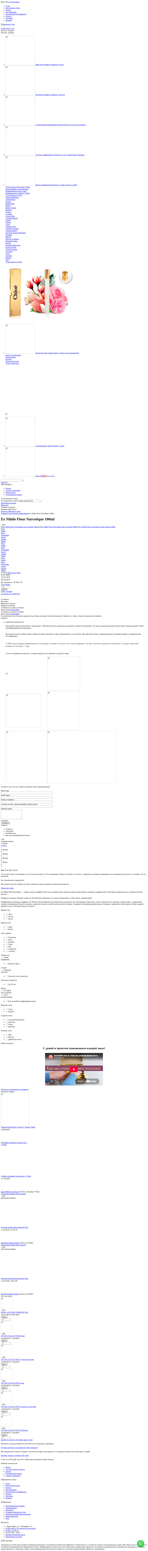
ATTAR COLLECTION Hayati (13, 1336)
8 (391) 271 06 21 (12, 1530)
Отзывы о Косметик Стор (16, 1512)
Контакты (9, 1510)
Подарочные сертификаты (16, 14)
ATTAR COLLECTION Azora (12, 1383)
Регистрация (11, 503)
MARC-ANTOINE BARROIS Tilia (14, 1312)
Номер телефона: (7, 800)
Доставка (9, 18)
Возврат (9, 20)
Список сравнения (13, 490)
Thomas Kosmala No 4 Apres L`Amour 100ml (18, 1127)
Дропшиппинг (11, 1508)
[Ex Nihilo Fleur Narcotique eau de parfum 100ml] (20, 527)
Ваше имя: (5, 791)
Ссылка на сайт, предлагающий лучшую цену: (19, 804)
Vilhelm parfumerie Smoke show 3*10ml (16, 1176)
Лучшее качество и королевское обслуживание (19, 1448)
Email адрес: (5, 795)
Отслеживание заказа (9, 501)
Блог (7, 1518)
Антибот (4, 821)
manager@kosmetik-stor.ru (15, 1535)
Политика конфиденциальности (18, 1514)
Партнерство (11, 493)
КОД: (3, 575)
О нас (8, 6)
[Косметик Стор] (8, 24)
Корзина (4, 511)
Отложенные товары (14, 495)
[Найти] (23, 480)
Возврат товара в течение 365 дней (15, 1455)
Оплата (8, 16)
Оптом (8, 10)
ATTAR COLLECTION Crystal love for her (17, 1359)
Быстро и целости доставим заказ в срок (17, 1440)
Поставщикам (11, 12)
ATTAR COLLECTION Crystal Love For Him (18, 1407)
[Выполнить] (41, 501)
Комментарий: (6, 809)
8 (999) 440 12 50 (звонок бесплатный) (21, 1528)
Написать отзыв (14, 573)
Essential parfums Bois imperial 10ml (14, 1278)
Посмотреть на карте (14, 1537)
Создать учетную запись (15, 1469)
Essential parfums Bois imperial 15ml (14, 1227)
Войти (3, 503)
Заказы (8, 488)
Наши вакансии (12, 1516)
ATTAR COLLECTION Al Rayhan (14, 1430)
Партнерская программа (15, 1506)
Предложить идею (13, 8)
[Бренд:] (5, 584)
